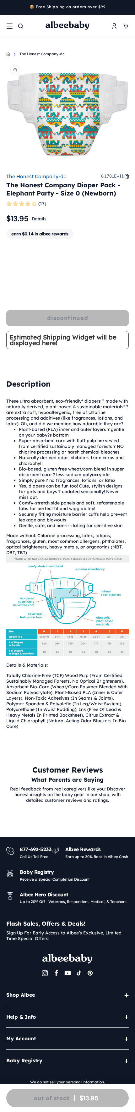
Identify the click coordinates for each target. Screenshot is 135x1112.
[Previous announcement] (8, 7)
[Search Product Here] (21, 26)
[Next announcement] (126, 7)
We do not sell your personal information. (67, 1082)
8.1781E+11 (112, 176)
